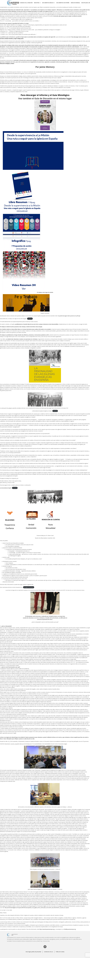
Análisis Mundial (75, 2)
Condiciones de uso (48, 951)
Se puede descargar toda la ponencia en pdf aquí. (69, 315)
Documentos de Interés (62, 2)
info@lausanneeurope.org (70, 929)
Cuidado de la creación (26, 2)
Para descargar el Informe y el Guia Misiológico (45, 95)
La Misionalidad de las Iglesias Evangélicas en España (42, 410)
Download (30, 318)
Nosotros (36, 2)
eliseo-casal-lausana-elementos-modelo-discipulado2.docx (11, 587)
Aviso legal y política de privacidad (33, 951)
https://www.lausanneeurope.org (47, 929)
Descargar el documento (28, 587)
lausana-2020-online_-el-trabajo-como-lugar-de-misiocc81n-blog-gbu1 (13, 318)
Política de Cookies (60, 951)
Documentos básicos (48, 2)
